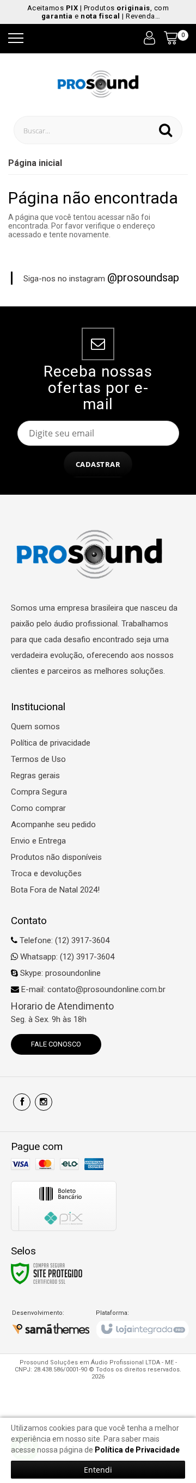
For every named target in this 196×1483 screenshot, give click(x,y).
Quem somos (35, 726)
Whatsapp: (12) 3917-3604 (66, 957)
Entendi (98, 1469)
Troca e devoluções (46, 873)
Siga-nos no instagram (101, 278)
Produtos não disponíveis (56, 857)
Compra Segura (39, 792)
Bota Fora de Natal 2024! (55, 890)
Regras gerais (35, 775)
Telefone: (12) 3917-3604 (63, 940)
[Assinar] (98, 464)
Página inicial (35, 163)
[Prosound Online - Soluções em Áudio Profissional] (98, 83)
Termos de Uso (38, 759)
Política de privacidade (50, 743)
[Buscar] (165, 130)
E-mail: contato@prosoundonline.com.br (92, 989)
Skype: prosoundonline (59, 973)
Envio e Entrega (38, 841)
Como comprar (38, 808)
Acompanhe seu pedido (53, 824)
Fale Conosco (56, 1044)
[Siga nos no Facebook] (22, 1102)
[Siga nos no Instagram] (43, 1102)
